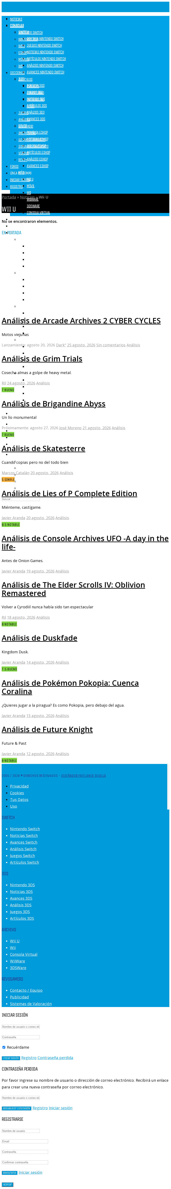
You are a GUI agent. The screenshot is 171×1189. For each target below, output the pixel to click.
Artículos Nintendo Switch (46, 58)
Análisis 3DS (35, 112)
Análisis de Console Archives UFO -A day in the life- (85, 542)
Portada (9, 197)
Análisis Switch (23, 848)
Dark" (61, 344)
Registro (16, 186)
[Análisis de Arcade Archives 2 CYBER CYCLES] (62, 306)
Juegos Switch (22, 855)
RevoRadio (34, 366)
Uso (13, 806)
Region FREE (35, 353)
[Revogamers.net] (56, 8)
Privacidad (19, 786)
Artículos (25, 239)
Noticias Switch (24, 835)
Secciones (17, 72)
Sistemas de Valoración (31, 1003)
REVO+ (22, 159)
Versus (32, 333)
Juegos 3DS (20, 911)
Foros (14, 166)
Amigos (25, 481)
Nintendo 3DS (28, 39)
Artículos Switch (24, 862)
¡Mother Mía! (27, 133)
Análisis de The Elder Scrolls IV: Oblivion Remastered (73, 589)
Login (14, 454)
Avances (33, 86)
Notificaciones (31, 467)
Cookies (17, 792)
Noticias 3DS (21, 891)
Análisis (24, 119)
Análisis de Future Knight (47, 729)
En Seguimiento (32, 488)
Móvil (30, 185)
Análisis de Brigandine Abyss (54, 403)
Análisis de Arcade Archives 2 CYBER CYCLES (81, 320)
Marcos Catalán (15, 472)
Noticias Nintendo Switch (45, 52)
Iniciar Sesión (20, 179)
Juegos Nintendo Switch (44, 45)
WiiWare (17, 961)
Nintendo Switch (30, 32)
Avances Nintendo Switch (45, 72)
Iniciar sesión (60, 1107)
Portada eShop (37, 132)
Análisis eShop (37, 159)
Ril (4, 383)
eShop (22, 52)
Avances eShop (37, 165)
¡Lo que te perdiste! (31, 139)
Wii (29, 192)
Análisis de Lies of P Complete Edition (69, 493)
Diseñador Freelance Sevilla (83, 775)
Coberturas (35, 386)
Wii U (30, 179)
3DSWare (33, 206)
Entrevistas (35, 393)
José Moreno (70, 427)
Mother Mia (35, 313)
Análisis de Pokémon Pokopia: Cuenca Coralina (70, 687)
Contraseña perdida (55, 1057)
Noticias (16, 226)
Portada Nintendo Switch (45, 38)
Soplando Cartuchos (42, 326)
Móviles (23, 59)
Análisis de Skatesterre (43, 448)
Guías (31, 106)
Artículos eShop (38, 152)
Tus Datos (19, 799)
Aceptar (7, 1184)
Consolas (17, 25)
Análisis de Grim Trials (42, 359)
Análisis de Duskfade (39, 638)
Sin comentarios (111, 344)
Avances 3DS (36, 119)
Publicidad (19, 996)
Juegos (15, 413)
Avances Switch (23, 842)
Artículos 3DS (37, 105)
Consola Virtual (38, 212)
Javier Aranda (13, 517)
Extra (22, 339)
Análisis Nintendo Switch (45, 65)
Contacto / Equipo (26, 990)
